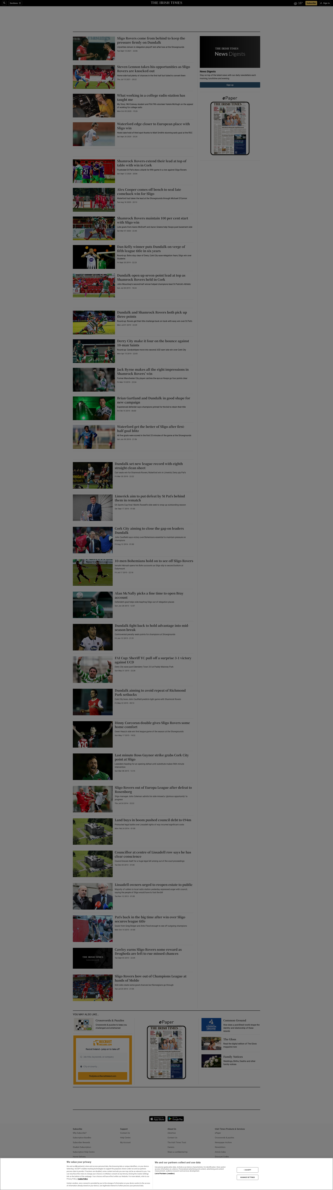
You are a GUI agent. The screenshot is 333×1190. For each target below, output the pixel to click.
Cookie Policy (83, 1179)
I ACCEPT (247, 1170)
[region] (166, 1174)
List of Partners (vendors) (165, 1174)
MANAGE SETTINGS (247, 1177)
